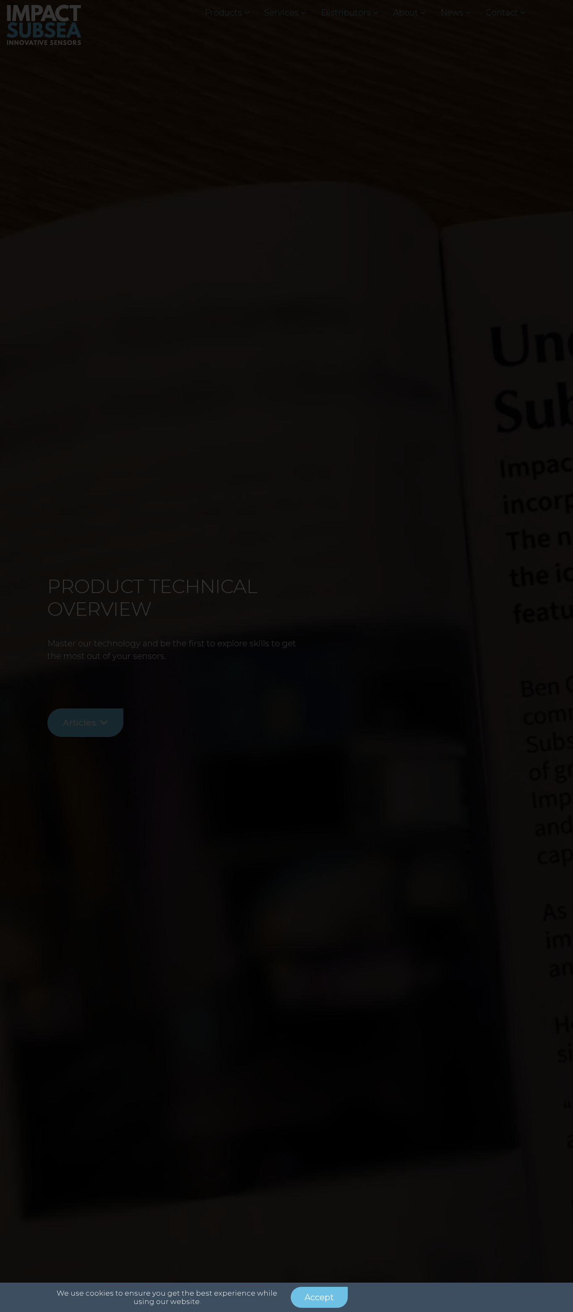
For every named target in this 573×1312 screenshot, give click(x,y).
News (452, 13)
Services (281, 13)
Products (223, 13)
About (405, 13)
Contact (502, 13)
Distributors (346, 13)
